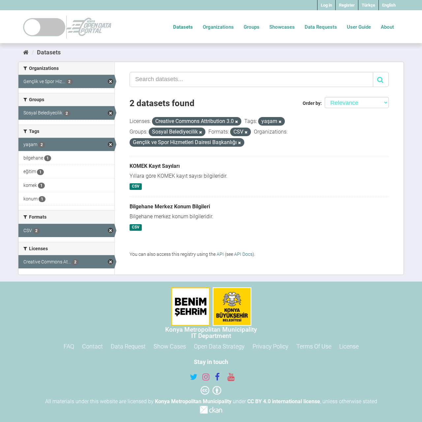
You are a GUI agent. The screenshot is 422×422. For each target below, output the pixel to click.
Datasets (183, 27)
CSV (135, 186)
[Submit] (381, 79)
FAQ (69, 346)
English (389, 5)
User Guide (359, 27)
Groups (251, 27)
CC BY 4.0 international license (283, 401)
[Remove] (236, 122)
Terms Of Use (313, 346)
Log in (326, 5)
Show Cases (170, 346)
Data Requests (321, 27)
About (387, 27)
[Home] (26, 52)
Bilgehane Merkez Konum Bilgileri (170, 206)
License (349, 346)
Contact (92, 346)
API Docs (243, 254)
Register (347, 5)
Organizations (218, 27)
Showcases (282, 27)
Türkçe (368, 5)
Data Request (128, 346)
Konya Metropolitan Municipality (193, 401)
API (220, 254)
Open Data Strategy (219, 346)
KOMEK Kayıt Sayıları (155, 166)
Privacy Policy (270, 346)
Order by (311, 103)
